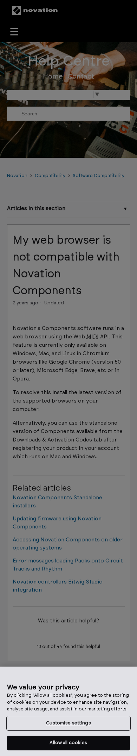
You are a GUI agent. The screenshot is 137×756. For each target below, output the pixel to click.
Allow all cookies (68, 743)
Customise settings (68, 723)
